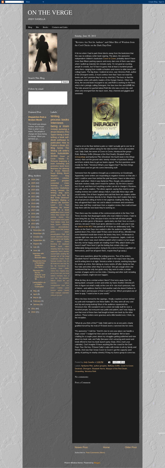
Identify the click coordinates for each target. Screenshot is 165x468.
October (36, 237)
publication (55, 212)
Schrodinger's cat (57, 239)
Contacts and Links (60, 27)
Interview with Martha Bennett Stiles (39, 256)
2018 (33, 207)
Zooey (67, 241)
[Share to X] (118, 362)
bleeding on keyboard (60, 244)
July (35, 247)
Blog (30, 27)
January (36, 304)
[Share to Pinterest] (123, 362)
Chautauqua (54, 258)
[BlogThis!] (116, 362)
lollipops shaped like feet (60, 280)
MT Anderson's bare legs (59, 263)
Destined (78, 369)
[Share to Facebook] (121, 362)
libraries (60, 132)
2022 (33, 193)
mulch (52, 288)
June (35, 250)
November (37, 233)
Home (106, 447)
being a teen (63, 134)
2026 (33, 180)
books (65, 119)
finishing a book (60, 185)
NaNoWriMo (63, 153)
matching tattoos (60, 283)
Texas (59, 241)
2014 (33, 220)
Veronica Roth (90, 371)
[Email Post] (109, 362)
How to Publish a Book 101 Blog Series (60, 145)
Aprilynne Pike (87, 366)
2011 (33, 309)
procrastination (64, 227)
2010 (33, 312)
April (35, 294)
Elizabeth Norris (98, 369)
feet (56, 278)
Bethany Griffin (114, 366)
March (36, 298)
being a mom (60, 126)
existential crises (60, 183)
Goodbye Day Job (63, 261)
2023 (33, 190)
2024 (33, 186)
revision (54, 129)
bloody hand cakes (60, 246)
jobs (67, 217)
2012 (33, 227)
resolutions (64, 188)
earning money (57, 217)
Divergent (87, 369)
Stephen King (60, 176)
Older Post (131, 447)
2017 (33, 210)
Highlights (55, 200)
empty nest (56, 195)
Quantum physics (62, 237)
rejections (55, 188)
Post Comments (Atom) (95, 453)
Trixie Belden (56, 222)
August (36, 244)
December (37, 230)
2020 (33, 200)
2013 (33, 224)
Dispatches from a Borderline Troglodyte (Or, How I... (39, 264)
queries (60, 290)
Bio (37, 27)
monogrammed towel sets (60, 285)
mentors (53, 220)
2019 (33, 203)
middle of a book (60, 210)
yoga (67, 256)
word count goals (63, 220)
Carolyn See (64, 215)
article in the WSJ (85, 227)
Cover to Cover (109, 59)
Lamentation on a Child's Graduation (39, 284)
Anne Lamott (64, 212)
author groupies (100, 366)
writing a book (57, 137)
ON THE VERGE (50, 12)
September (38, 240)
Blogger (97, 463)
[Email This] (114, 362)
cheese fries (55, 271)
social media (55, 229)
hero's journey (64, 251)
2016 (33, 214)
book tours (64, 166)
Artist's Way (55, 215)
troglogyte (58, 293)
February (37, 301)
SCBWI (54, 156)
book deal (65, 222)
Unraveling (79, 371)
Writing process (55, 118)
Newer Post (81, 447)
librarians (54, 168)
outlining (59, 288)
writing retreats (57, 190)
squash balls (55, 254)
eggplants (54, 251)
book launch (56, 224)
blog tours (64, 193)
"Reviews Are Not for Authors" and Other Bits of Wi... (39, 275)
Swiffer (67, 268)
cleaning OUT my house (60, 249)
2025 (33, 183)
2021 (33, 197)
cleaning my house (60, 207)
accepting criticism (60, 178)
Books (45, 27)
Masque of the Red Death (116, 369)
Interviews (57, 122)
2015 (33, 217)
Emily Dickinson (62, 198)
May (35, 291)
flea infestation (64, 278)
